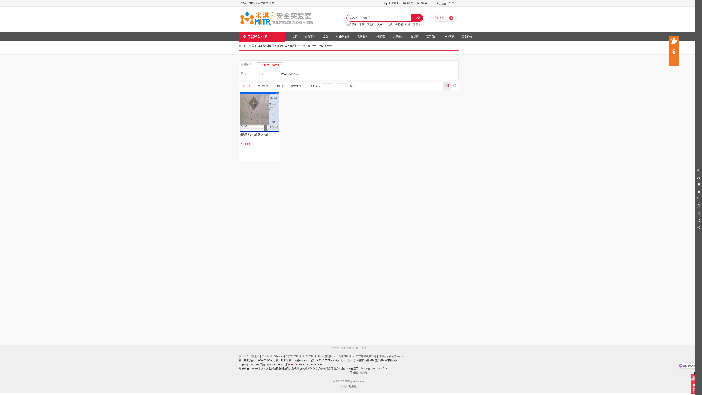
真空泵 (417, 24)
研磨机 (371, 24)
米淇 (361, 24)
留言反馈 (349, 360)
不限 (260, 73)
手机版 (355, 372)
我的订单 (408, 3)
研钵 (407, 24)
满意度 (294, 86)
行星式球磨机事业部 (364, 356)
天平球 (381, 24)
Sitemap (279, 356)
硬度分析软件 (326, 45)
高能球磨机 (344, 356)
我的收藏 (422, 3)
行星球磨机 (309, 356)
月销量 (261, 86)
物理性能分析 (297, 45)
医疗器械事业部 (327, 356)
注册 (453, 3)
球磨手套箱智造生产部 (391, 356)
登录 (443, 3)
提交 (352, 86)
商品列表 (282, 45)
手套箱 (399, 24)
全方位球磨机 (293, 356)
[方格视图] (447, 86)
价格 (278, 86)
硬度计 (312, 45)
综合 (245, 86)
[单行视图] (454, 86)
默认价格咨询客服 (291, 73)
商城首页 (394, 3)
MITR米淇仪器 (266, 45)
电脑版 (364, 372)
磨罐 (389, 24)
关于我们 (336, 348)
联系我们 (349, 348)
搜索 (417, 17)
